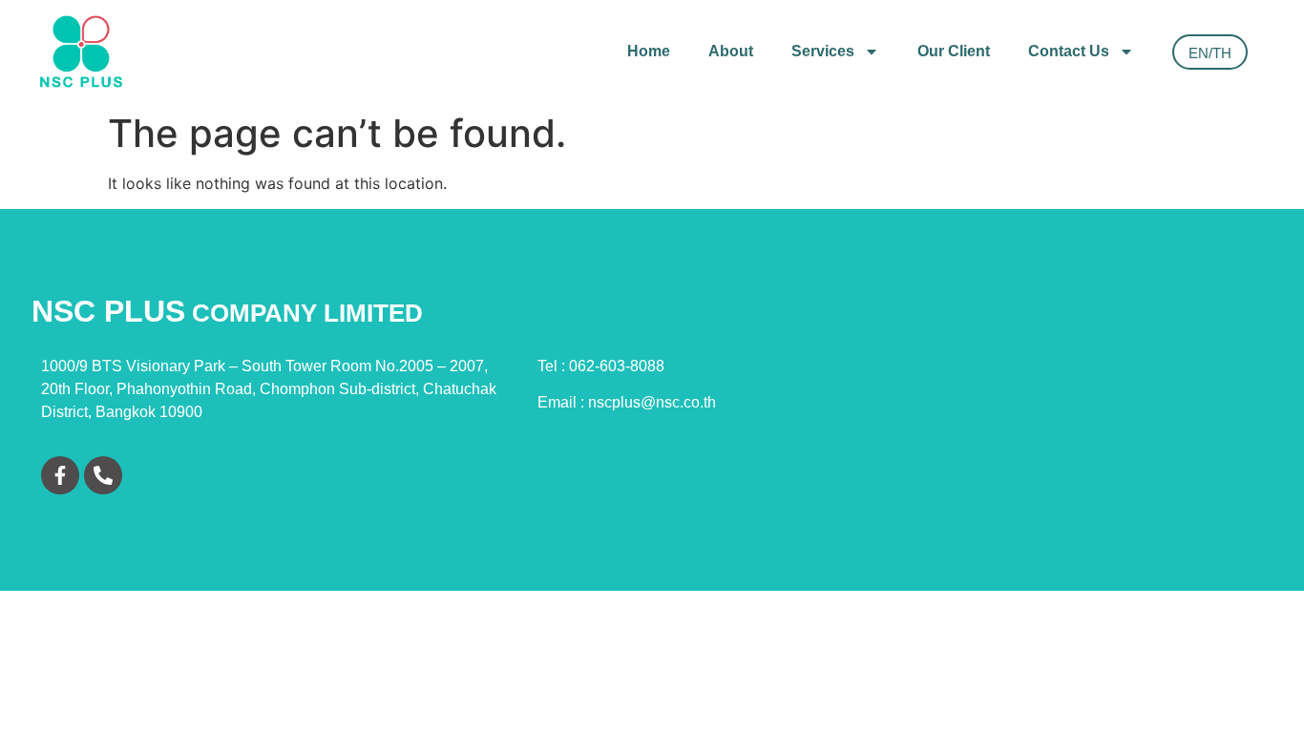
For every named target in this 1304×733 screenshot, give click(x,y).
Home (648, 51)
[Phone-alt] (103, 475)
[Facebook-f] (60, 475)
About (730, 51)
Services (822, 51)
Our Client (953, 51)
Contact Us (1068, 51)
